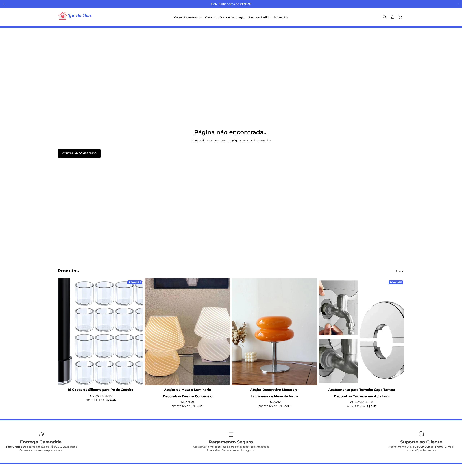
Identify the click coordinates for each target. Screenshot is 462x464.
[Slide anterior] (4, 4)
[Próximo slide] (458, 4)
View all (399, 271)
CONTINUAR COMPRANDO (79, 153)
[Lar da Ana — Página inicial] (76, 17)
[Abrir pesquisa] (385, 17)
